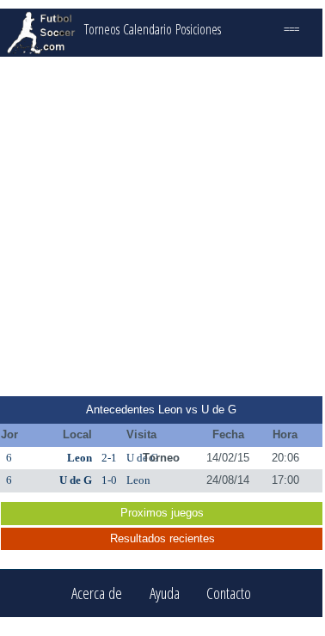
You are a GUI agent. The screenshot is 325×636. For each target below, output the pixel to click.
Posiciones (198, 29)
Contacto (228, 593)
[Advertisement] (161, 226)
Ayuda (165, 593)
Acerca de (96, 593)
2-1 (109, 457)
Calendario (147, 29)
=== (291, 29)
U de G (75, 480)
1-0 (109, 480)
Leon (79, 457)
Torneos (102, 29)
